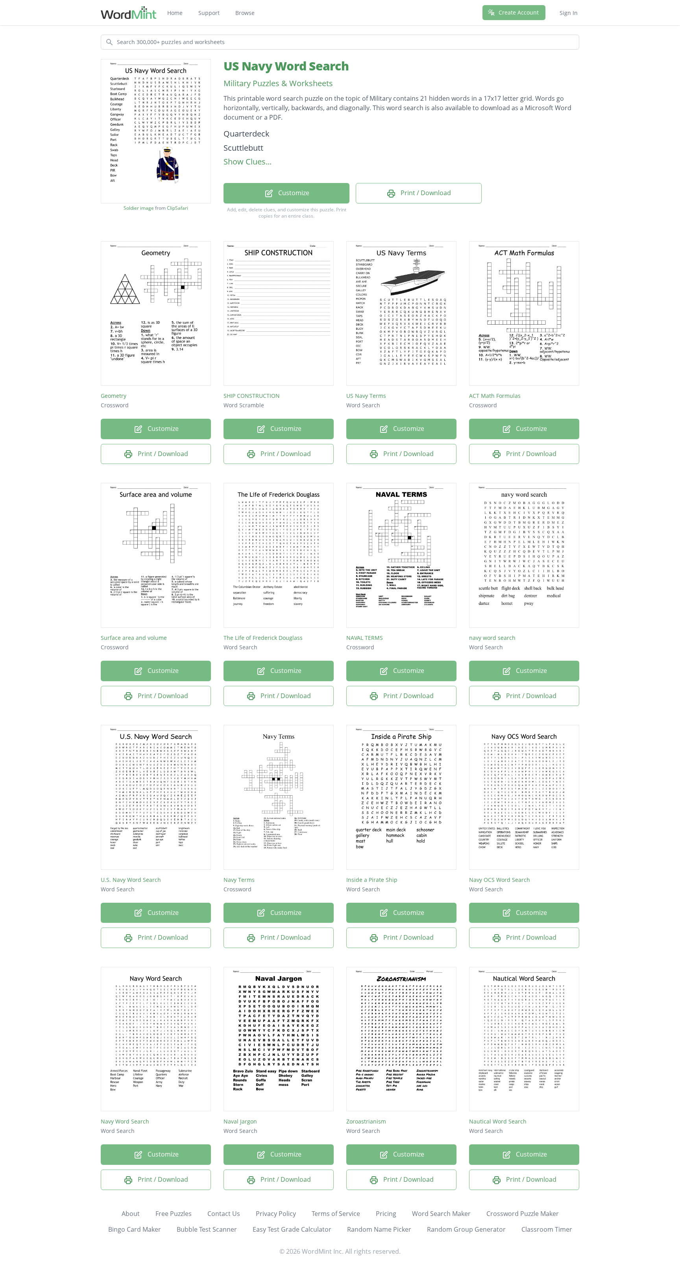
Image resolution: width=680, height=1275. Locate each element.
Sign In (569, 13)
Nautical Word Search (498, 1121)
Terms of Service (336, 1213)
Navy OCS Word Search (499, 879)
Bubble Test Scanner (207, 1229)
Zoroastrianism (366, 1121)
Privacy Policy (276, 1213)
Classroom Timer (546, 1229)
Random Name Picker (379, 1229)
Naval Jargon (240, 1121)
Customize (293, 192)
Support (209, 13)
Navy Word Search (125, 1121)
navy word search (492, 637)
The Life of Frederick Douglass (263, 637)
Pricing (386, 1213)
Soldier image (139, 208)
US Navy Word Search (286, 66)
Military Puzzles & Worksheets (278, 83)
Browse (245, 13)
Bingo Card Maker (134, 1229)
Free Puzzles (173, 1213)
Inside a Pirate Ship (371, 879)
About (131, 1213)
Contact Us (223, 1213)
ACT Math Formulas (495, 395)
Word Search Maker (441, 1213)
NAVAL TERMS (364, 637)
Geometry (113, 395)
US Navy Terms (366, 395)
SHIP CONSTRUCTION (252, 395)
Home (175, 13)
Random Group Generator (466, 1229)
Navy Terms (239, 879)
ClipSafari (177, 208)
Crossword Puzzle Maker (522, 1213)
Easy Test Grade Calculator (292, 1229)
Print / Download (425, 192)
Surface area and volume (134, 637)
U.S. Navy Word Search (131, 879)
